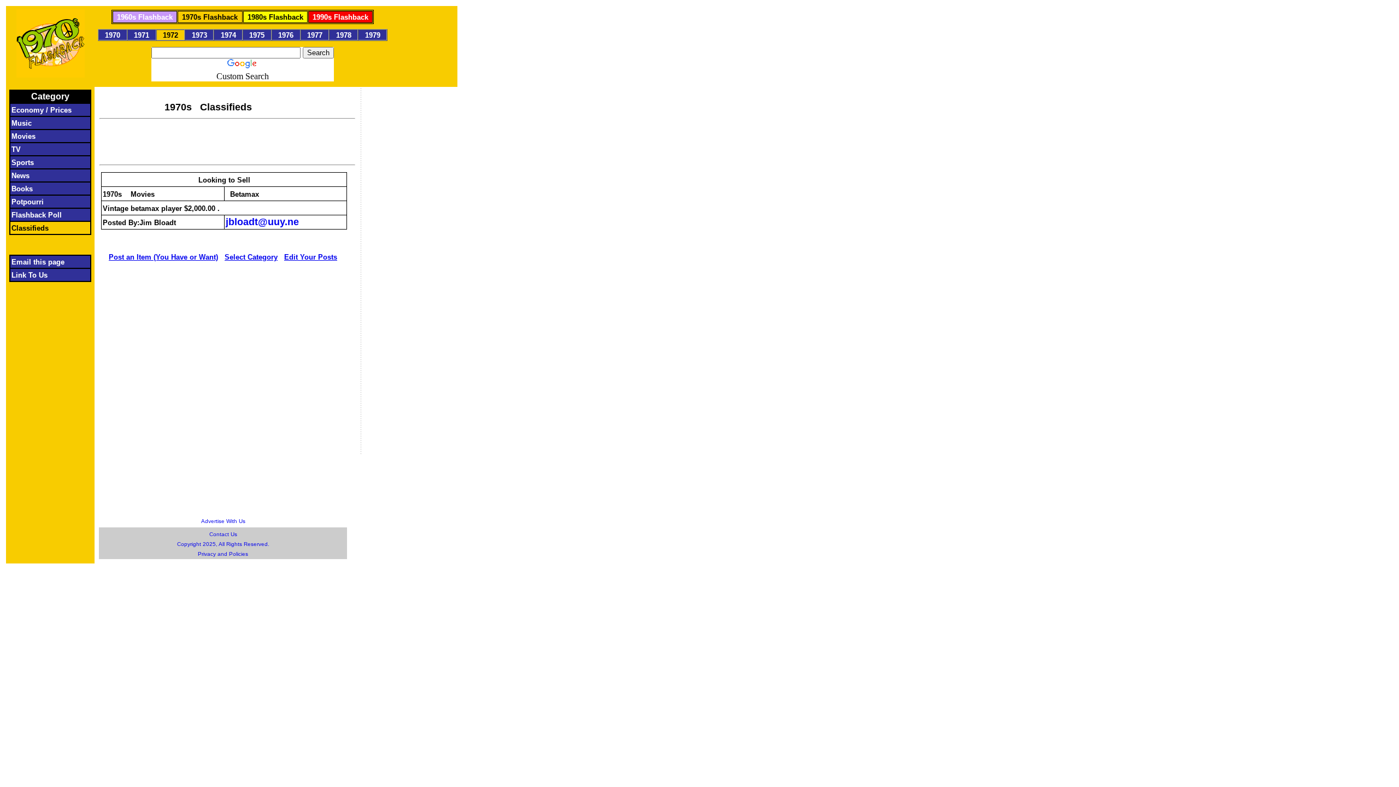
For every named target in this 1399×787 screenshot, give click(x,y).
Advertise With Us (223, 521)
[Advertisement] (227, 140)
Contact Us (223, 534)
